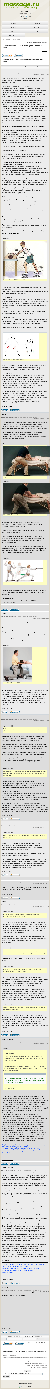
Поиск (29, 16)
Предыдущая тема (30, 66)
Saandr (23, 401)
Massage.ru (21, 1383)
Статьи (36, 27)
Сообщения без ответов (33, 42)
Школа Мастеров (21, 59)
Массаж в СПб (14, 35)
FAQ (22, 16)
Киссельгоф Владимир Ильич (36, 1351)
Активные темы (43, 42)
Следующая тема (42, 66)
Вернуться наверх (7, 406)
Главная (13, 23)
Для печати (44, 51)
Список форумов (8, 59)
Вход (25, 18)
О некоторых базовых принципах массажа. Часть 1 (23, 47)
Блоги (13, 31)
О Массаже (37, 23)
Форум (13, 27)
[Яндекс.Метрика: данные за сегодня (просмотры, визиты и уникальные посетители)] (25, 1387)
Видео (37, 31)
